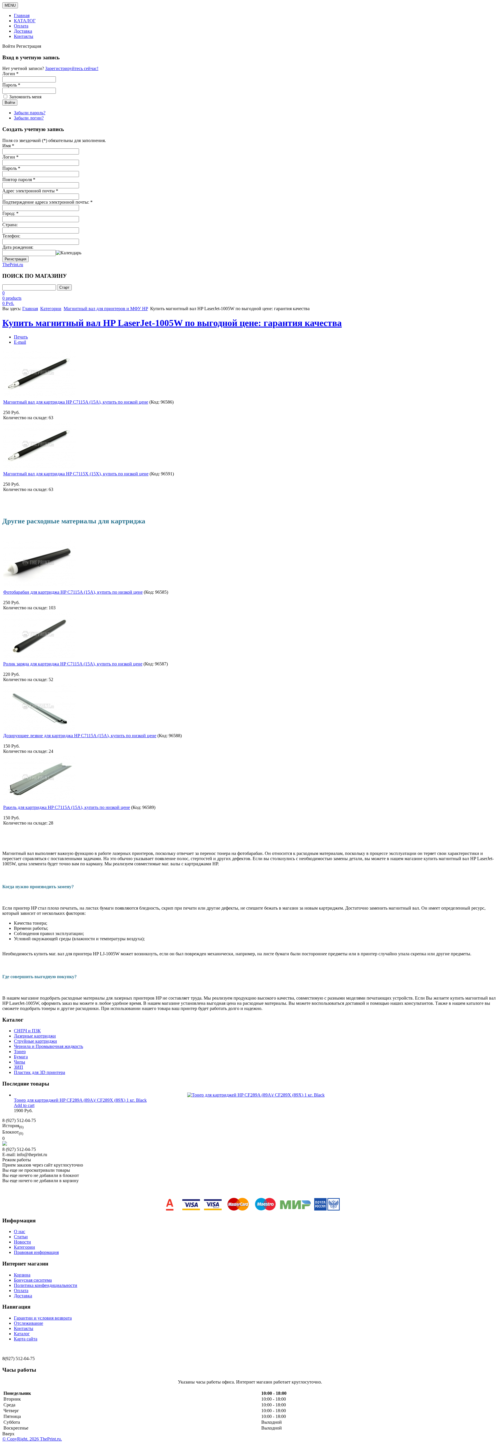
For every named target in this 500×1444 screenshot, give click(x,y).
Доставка (23, 31)
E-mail (20, 342)
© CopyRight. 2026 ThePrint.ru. (32, 1438)
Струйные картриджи (35, 1041)
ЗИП (18, 1067)
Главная (22, 15)
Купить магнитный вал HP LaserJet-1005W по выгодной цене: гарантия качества (172, 323)
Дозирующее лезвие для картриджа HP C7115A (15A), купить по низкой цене (79, 735)
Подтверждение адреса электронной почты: (47, 202)
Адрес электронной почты (30, 190)
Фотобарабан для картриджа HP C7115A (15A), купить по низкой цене (73, 592)
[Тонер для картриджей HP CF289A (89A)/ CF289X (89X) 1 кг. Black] (256, 1094)
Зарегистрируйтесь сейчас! (71, 68)
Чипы (19, 1061)
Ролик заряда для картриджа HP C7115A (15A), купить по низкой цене (72, 663)
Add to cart (24, 1105)
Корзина (22, 1274)
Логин (10, 156)
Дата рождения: (17, 247)
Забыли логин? (29, 117)
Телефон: (11, 235)
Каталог (22, 1333)
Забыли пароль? (29, 112)
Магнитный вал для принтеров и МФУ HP (106, 308)
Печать (21, 336)
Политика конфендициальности (45, 1285)
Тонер (20, 1051)
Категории (50, 308)
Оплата (21, 25)
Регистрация (15, 259)
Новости (22, 1241)
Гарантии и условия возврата (43, 1318)
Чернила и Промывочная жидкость (48, 1046)
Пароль (11, 168)
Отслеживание (28, 1323)
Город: (10, 213)
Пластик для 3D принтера (39, 1072)
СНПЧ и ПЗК (27, 1030)
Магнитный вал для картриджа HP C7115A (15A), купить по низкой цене (75, 402)
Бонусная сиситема (33, 1280)
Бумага (21, 1056)
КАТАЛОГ (25, 20)
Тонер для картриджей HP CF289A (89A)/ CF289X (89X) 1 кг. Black (80, 1100)
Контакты (23, 36)
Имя (8, 145)
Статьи (21, 1236)
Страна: (10, 224)
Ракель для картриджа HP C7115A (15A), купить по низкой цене (66, 807)
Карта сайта (25, 1338)
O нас (19, 1231)
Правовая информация (36, 1252)
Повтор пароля (18, 179)
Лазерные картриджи (35, 1035)
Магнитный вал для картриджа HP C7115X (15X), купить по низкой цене (75, 473)
